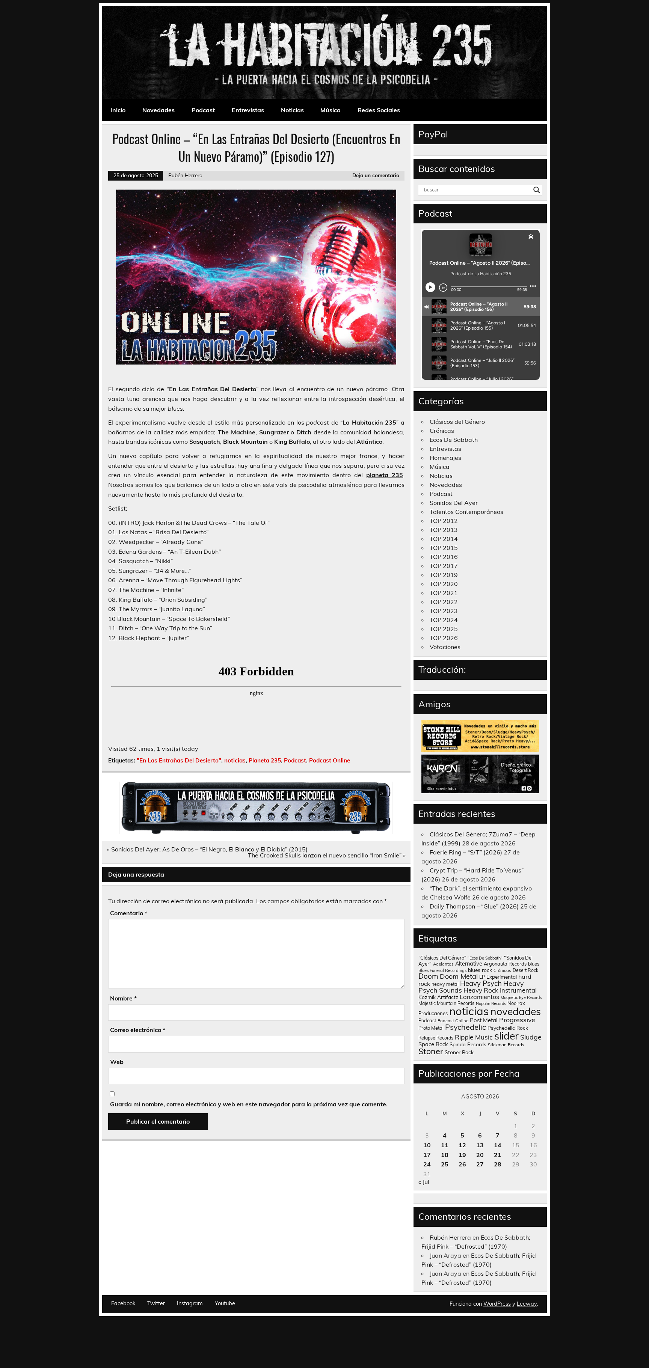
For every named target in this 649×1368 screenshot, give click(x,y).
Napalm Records (491, 1003)
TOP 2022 (444, 602)
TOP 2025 (444, 629)
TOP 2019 (444, 575)
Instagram (190, 1303)
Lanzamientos (479, 996)
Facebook (123, 1303)
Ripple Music (474, 1037)
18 (444, 1155)
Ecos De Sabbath (454, 439)
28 (497, 1164)
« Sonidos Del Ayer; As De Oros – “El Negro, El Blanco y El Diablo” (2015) (207, 849)
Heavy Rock (480, 990)
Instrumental (518, 990)
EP (482, 977)
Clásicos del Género (457, 421)
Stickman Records (506, 1044)
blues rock (480, 970)
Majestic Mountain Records (446, 1003)
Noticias (292, 110)
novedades (516, 1011)
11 (444, 1145)
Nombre (123, 998)
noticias (235, 760)
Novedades (158, 110)
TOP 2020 (444, 584)
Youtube (225, 1303)
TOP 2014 (444, 538)
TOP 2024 (444, 620)
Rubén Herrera (185, 175)
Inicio (117, 110)
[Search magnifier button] (536, 190)
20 (480, 1155)
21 (497, 1155)
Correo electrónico (137, 1030)
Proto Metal (431, 1028)
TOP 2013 (444, 529)
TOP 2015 (444, 547)
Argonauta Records (505, 964)
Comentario (128, 913)
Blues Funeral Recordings (442, 970)
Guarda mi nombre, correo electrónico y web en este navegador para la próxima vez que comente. (249, 1104)
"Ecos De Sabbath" (485, 958)
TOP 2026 (444, 638)
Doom (428, 976)
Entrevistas (248, 110)
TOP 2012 (444, 520)
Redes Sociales (379, 110)
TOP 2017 (444, 565)
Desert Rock (525, 970)
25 (444, 1164)
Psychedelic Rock (508, 1027)
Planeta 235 (265, 760)
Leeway (527, 1303)
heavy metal (445, 984)
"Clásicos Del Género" (442, 958)
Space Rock (433, 1044)
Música (330, 110)
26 (462, 1164)
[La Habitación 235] (256, 832)
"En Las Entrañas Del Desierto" (179, 760)
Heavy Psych (481, 983)
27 (480, 1164)
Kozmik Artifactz (438, 997)
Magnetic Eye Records (521, 997)
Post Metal (484, 1020)
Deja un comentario (375, 175)
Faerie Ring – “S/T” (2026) (466, 852)
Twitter (156, 1303)
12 (462, 1145)
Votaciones (445, 647)
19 (462, 1155)
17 (427, 1155)
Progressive (517, 1019)
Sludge (531, 1037)
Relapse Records (435, 1038)
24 (427, 1164)
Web (117, 1062)
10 (427, 1145)
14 (497, 1145)
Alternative (468, 963)
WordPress (497, 1303)
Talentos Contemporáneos (466, 511)
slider (506, 1035)
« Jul (423, 1182)
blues (533, 964)
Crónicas (442, 430)
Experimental (501, 976)
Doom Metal (459, 976)
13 (480, 1145)
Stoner (430, 1051)
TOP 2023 (444, 611)
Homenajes (445, 457)
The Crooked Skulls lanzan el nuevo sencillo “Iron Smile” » (327, 855)
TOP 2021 (444, 593)
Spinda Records (468, 1044)
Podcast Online (329, 760)
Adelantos (443, 964)
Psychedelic (465, 1027)
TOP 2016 (444, 556)
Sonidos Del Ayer (454, 502)
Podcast (203, 110)
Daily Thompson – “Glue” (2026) (474, 906)
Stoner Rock (459, 1052)
